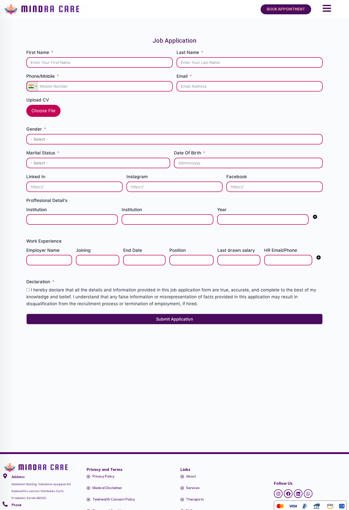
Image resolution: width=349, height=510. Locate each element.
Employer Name (43, 250)
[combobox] (32, 86)
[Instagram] (278, 493)
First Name (37, 52)
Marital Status (40, 152)
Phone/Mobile (40, 76)
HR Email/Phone (280, 250)
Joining (83, 250)
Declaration (38, 281)
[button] (315, 217)
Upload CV (37, 100)
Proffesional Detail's (46, 200)
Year (222, 209)
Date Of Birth (187, 152)
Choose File (43, 110)
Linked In (35, 176)
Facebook (236, 176)
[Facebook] (288, 493)
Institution (36, 209)
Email (182, 76)
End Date (132, 250)
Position (177, 250)
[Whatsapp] (308, 493)
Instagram (137, 176)
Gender (34, 129)
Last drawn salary (236, 250)
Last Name (188, 52)
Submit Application (174, 319)
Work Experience (44, 241)
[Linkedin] (298, 493)
